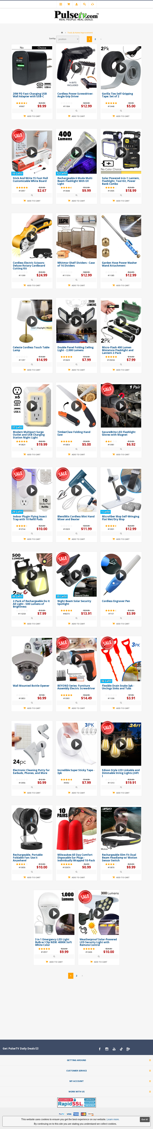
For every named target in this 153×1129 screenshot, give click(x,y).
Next (101, 39)
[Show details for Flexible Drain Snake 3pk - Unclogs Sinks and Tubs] (121, 659)
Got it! (144, 1119)
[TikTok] (121, 1049)
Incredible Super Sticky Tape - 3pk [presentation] (75, 771)
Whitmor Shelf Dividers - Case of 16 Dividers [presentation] (76, 264)
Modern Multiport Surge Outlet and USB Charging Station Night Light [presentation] (29, 434)
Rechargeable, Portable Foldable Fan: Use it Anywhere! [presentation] (28, 857)
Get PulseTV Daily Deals (19, 1048)
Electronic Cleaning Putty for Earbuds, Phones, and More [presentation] (31, 771)
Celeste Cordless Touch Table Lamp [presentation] (31, 349)
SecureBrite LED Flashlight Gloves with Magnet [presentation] (119, 433)
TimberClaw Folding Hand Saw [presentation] (73, 433)
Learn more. (113, 1119)
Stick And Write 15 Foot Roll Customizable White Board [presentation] (30, 179)
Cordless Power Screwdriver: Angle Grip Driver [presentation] (75, 95)
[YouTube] (114, 1049)
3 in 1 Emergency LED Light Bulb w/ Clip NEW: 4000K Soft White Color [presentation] (53, 942)
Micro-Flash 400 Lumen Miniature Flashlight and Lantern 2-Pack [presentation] (117, 350)
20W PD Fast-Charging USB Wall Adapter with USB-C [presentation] (30, 95)
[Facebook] (99, 1049)
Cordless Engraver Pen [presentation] (116, 601)
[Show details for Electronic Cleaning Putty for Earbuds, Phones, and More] (32, 744)
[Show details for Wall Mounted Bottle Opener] (32, 659)
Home (62, 32)
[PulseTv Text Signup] (128, 1049)
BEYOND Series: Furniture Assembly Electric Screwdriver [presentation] (76, 687)
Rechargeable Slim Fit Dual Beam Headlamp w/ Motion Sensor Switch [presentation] (119, 857)
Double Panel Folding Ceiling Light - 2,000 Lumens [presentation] (75, 349)
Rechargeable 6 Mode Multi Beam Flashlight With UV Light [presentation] (74, 180)
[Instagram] (106, 1049)
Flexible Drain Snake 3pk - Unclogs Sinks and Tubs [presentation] (118, 687)
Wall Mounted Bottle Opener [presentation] (31, 685)
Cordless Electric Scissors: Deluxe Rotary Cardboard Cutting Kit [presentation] (29, 265)
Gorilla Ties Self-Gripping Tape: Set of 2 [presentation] (117, 95)
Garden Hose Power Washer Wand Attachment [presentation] (119, 264)
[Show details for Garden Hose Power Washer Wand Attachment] (121, 236)
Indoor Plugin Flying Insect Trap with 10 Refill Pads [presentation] (30, 518)
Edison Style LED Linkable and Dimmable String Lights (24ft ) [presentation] (121, 772)
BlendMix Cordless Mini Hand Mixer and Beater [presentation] (76, 518)
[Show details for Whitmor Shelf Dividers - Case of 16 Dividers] (76, 236)
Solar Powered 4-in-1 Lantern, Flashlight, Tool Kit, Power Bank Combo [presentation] (121, 180)
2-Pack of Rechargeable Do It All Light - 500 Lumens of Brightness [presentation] (31, 603)
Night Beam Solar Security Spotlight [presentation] (74, 602)
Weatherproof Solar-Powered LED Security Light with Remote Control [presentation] (98, 942)
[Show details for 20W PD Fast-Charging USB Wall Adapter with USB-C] (32, 67)
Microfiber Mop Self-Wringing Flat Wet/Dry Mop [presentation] (120, 518)
